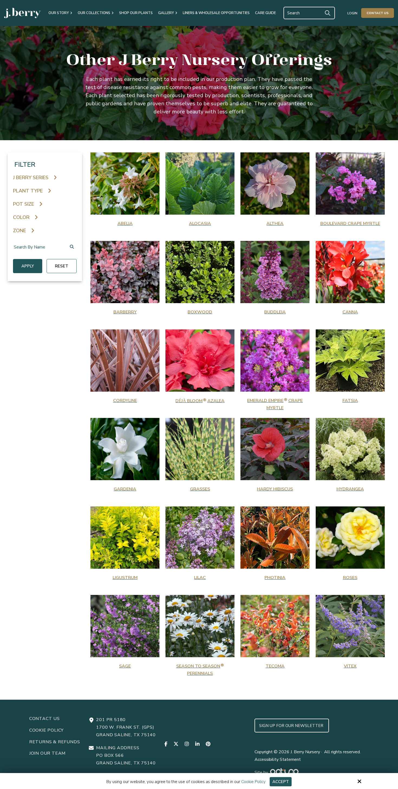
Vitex (350, 666)
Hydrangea (350, 489)
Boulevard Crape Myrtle (350, 224)
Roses (350, 578)
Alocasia (200, 224)
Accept (280, 781)
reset (61, 266)
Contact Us (378, 13)
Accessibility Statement (278, 759)
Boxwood (200, 312)
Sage (125, 666)
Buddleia (275, 312)
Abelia (125, 224)
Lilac (200, 578)
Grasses (200, 489)
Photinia (275, 578)
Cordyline (125, 401)
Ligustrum (125, 578)
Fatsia (350, 401)
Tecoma (275, 666)
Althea (274, 224)
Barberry (125, 312)
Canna (350, 312)
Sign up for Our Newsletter (291, 725)
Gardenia (125, 489)
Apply (27, 266)
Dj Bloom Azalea (199, 401)
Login (352, 13)
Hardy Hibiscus (275, 489)
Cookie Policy (253, 781)
